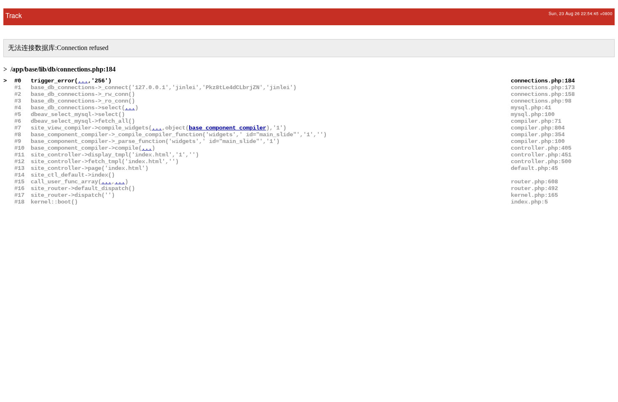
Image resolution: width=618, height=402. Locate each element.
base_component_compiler (227, 127)
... (83, 80)
